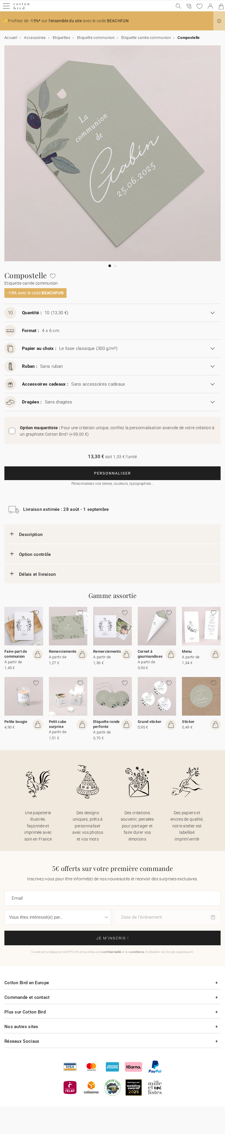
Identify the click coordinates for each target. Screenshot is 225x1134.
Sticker (188, 721)
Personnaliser (112, 473)
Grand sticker (150, 721)
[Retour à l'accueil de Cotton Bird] (21, 8)
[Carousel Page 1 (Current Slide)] (109, 265)
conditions (136, 951)
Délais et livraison (37, 574)
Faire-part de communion (15, 654)
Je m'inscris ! (112, 938)
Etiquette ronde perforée (106, 724)
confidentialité (111, 951)
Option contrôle (35, 554)
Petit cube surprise (58, 724)
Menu (187, 651)
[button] (219, 21)
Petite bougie (15, 721)
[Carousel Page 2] (115, 265)
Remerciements (63, 651)
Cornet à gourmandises (150, 654)
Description (30, 534)
